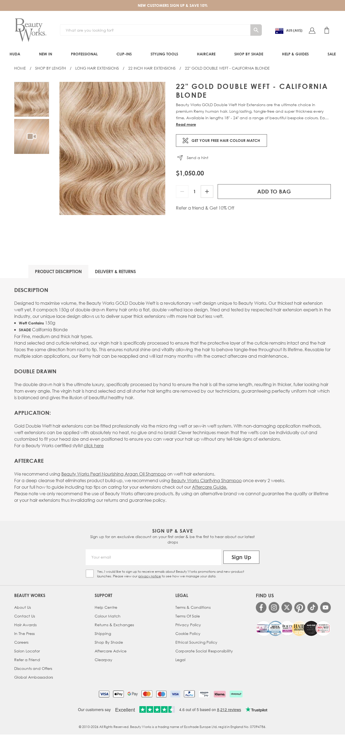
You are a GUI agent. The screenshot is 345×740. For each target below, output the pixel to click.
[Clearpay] (236, 693)
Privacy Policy (188, 624)
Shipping (103, 633)
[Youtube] (325, 607)
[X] (286, 607)
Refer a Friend (27, 659)
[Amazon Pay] (204, 693)
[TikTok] (312, 607)
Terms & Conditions (193, 607)
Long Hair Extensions (97, 68)
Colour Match (108, 616)
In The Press (24, 633)
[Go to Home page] (30, 30)
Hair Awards (25, 624)
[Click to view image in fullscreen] (112, 148)
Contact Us (24, 616)
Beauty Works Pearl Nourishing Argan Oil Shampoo (113, 474)
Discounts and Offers (33, 668)
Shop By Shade (109, 642)
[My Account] (312, 30)
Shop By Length (50, 68)
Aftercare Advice (111, 651)
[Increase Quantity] (207, 191)
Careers (21, 642)
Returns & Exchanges (114, 624)
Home (20, 68)
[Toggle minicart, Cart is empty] (327, 30)
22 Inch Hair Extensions (152, 68)
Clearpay (103, 659)
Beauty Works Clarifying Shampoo (206, 480)
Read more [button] (186, 124)
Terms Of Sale (187, 616)
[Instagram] (274, 607)
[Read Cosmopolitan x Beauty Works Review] (293, 628)
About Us (22, 607)
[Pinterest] (299, 607)
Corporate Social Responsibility (204, 651)
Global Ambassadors (33, 677)
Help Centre (106, 607)
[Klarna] (219, 693)
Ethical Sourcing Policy (196, 642)
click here (94, 445)
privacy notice (149, 576)
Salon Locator (27, 651)
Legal (180, 659)
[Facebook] (261, 607)
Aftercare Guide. (209, 487)
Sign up (241, 557)
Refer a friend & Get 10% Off (205, 207)
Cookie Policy (187, 633)
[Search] (256, 30)
